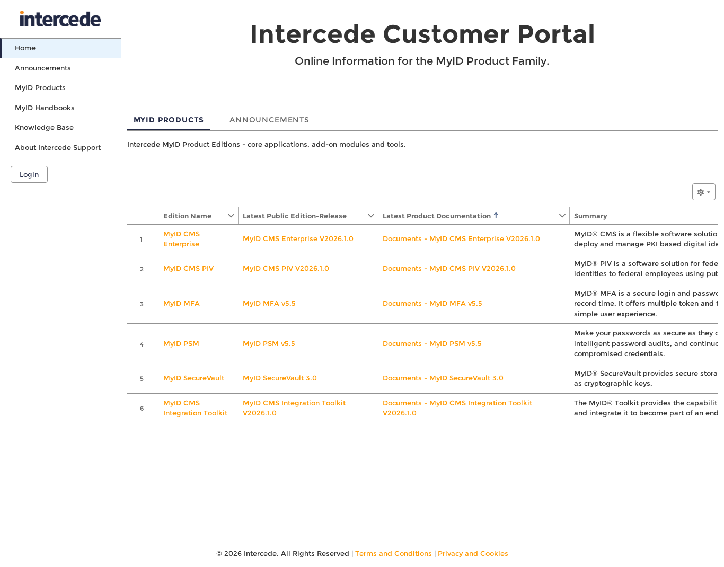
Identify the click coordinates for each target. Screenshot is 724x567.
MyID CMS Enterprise (181, 239)
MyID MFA (181, 303)
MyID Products (40, 87)
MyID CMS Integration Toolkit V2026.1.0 (294, 408)
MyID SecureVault (193, 378)
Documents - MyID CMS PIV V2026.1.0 (449, 268)
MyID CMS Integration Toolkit (195, 408)
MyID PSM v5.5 (269, 343)
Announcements (43, 68)
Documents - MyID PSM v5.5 (432, 343)
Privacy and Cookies (473, 553)
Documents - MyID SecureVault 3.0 (443, 378)
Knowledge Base (44, 127)
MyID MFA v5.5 (269, 303)
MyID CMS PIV (188, 268)
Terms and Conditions (393, 553)
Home (25, 47)
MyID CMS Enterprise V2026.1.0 (298, 238)
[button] (193, 215)
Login (29, 174)
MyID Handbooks (45, 107)
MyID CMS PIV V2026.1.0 (286, 268)
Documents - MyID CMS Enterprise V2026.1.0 (461, 238)
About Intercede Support (58, 147)
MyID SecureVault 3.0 (280, 378)
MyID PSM (181, 343)
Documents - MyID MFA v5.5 (432, 303)
